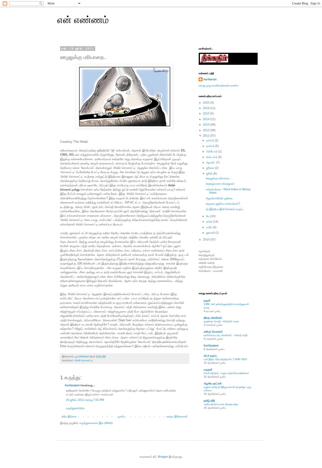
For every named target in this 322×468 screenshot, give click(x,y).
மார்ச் (209, 227)
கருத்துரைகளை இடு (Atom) (96, 423)
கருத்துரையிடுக (75, 408)
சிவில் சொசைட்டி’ (83, 360)
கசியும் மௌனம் (213, 331)
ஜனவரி (210, 232)
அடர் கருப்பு (210, 355)
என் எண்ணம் (83, 20)
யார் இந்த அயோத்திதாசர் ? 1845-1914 (225, 359)
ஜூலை (210, 168)
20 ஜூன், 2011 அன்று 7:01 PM (85, 400)
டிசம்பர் (210, 140)
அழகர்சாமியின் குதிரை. (219, 198)
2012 (206, 130)
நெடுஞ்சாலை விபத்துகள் (220, 183)
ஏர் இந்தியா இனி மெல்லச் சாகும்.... (225, 209)
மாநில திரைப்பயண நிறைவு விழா (221, 404)
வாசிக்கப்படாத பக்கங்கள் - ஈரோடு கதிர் (226, 335)
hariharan (209, 79)
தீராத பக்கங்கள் (213, 317)
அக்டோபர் (212, 151)
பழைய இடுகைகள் (177, 416)
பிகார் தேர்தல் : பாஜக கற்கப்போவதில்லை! (226, 373)
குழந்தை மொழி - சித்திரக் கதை (221, 321)
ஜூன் (209, 173)
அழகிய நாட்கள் (213, 383)
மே (208, 216)
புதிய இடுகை (69, 416)
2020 (206, 102)
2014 (206, 119)
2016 (206, 108)
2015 (206, 113)
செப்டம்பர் (212, 157)
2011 (206, 135)
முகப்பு (121, 416)
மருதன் (208, 369)
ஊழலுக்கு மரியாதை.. (218, 178)
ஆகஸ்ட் (211, 162)
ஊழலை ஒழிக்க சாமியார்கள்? (223, 203)
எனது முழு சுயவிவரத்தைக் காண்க (219, 85)
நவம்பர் (210, 146)
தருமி (207, 300)
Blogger (163, 456)
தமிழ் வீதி (209, 400)
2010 (206, 239)
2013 (206, 124)
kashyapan (72, 385)
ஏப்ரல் (209, 221)
